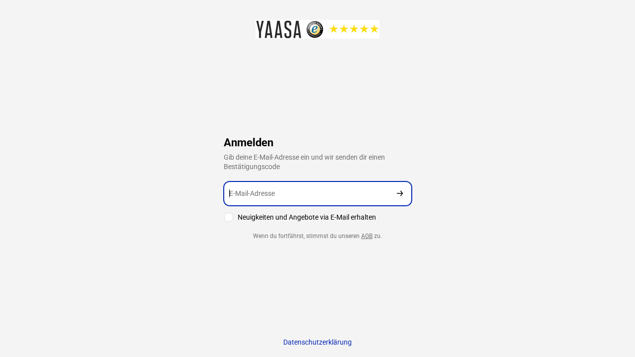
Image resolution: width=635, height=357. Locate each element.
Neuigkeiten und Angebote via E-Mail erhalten (307, 217)
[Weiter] (399, 193)
